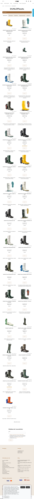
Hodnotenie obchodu (5, 473)
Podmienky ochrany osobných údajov (8, 467)
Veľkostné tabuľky (5, 465)
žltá (9, 35)
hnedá (25, 359)
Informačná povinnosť (5, 471)
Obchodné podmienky (5, 466)
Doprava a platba (5, 460)
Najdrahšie (16, 15)
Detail (9, 38)
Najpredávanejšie (22, 15)
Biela (25, 35)
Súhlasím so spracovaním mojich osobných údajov (17, 434)
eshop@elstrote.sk (21, 450)
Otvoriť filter (5, 12)
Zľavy (3, 461)
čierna (25, 144)
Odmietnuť (22, 487)
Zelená (25, 89)
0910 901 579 (20, 451)
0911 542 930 (20, 452)
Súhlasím (27, 487)
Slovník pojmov (4, 472)
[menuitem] (1, 3)
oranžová (9, 412)
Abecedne (28, 15)
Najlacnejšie (11, 15)
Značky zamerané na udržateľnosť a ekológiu (24, 465)
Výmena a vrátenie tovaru (6, 462)
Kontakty (3, 468)
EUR (3, 1)
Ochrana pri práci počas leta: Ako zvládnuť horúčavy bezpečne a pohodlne (24, 460)
